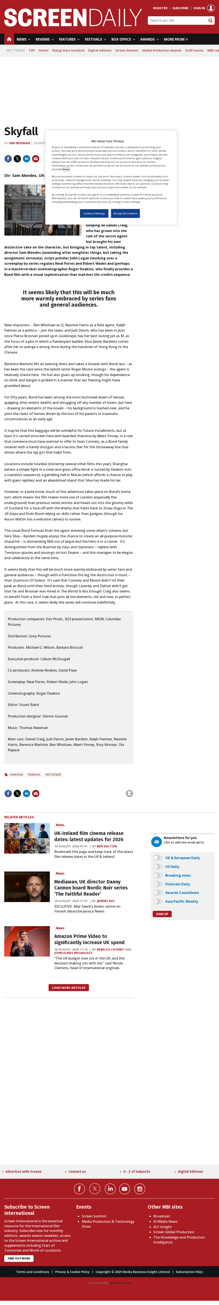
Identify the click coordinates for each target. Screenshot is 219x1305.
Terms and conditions (32, 1272)
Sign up (162, 914)
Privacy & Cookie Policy (72, 1272)
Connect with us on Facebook (79, 1188)
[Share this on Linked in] (26, 159)
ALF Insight (162, 1226)
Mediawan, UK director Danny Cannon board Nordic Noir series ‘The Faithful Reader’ (91, 888)
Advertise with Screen (23, 1172)
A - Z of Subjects (136, 1172)
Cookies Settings (94, 213)
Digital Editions (190, 1172)
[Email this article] (36, 159)
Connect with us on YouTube (124, 1188)
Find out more (19, 1258)
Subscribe (180, 8)
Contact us (77, 1172)
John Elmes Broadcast (73, 953)
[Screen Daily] (73, 25)
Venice (43, 50)
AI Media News (165, 1221)
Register (160, 8)
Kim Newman (19, 143)
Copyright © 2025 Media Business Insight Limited (133, 1272)
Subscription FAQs (189, 1272)
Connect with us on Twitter (95, 1188)
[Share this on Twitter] (17, 159)
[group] (174, 39)
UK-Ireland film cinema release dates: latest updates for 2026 (89, 836)
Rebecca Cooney (110, 949)
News (60, 825)
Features (34, 774)
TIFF (32, 50)
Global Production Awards (161, 50)
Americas (16, 774)
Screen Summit (126, 50)
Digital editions (99, 50)
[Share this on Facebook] (8, 159)
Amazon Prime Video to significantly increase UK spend (89, 939)
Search (210, 20)
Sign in (199, 8)
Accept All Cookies (125, 213)
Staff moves (194, 50)
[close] (133, 785)
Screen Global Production (173, 1232)
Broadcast (161, 1216)
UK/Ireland (53, 774)
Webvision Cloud (120, 1283)
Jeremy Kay (106, 901)
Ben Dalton (107, 846)
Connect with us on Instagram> (139, 1188)
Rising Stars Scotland (68, 50)
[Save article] (129, 793)
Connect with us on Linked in (110, 1188)
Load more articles (69, 988)
